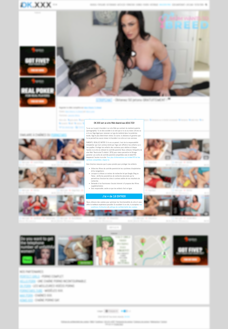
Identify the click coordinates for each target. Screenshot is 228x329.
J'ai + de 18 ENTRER (114, 196)
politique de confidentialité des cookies (123, 207)
